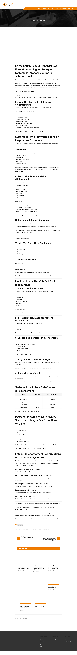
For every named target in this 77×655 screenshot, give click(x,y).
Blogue (41, 643)
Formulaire (42, 641)
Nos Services (42, 639)
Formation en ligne (20, 525)
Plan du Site (67, 643)
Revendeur (42, 644)
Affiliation (42, 646)
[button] (18, 529)
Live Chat (67, 639)
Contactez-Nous (68, 641)
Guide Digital (55, 639)
